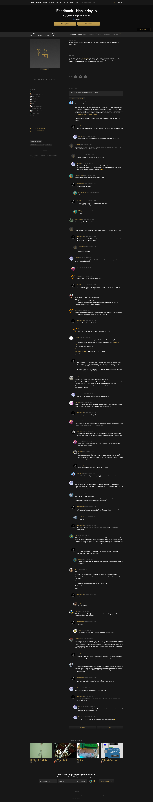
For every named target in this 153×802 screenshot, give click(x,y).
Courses (65, 3)
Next (110, 727)
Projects (45, 3)
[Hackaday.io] (35, 2)
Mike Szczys (35, 99)
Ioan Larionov (78, 102)
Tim (77, 267)
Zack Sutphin (60, 762)
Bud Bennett (78, 638)
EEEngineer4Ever (79, 175)
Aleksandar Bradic (37, 94)
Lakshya (35, 762)
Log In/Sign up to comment (77, 98)
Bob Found (77, 402)
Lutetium (77, 19)
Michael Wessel (78, 219)
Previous (82, 727)
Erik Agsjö (77, 337)
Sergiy (76, 611)
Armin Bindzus (78, 228)
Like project (88, 24)
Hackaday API (87, 795)
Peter (76, 535)
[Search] (100, 2)
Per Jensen (77, 144)
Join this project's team (36, 118)
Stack (71, 3)
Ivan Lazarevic (36, 96)
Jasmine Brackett (37, 111)
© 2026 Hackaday (76, 798)
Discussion (117, 34)
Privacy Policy (78, 795)
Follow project (65, 24)
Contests (58, 3)
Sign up (113, 3)
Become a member (62, 777)
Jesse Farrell (79, 431)
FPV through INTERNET (39, 760)
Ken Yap (80, 136)
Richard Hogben (36, 108)
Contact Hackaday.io (51, 795)
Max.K (78, 276)
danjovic (80, 451)
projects (33, 145)
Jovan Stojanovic (37, 106)
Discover (51, 3)
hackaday (41, 145)
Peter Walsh (77, 377)
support (77, 106)
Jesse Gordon (78, 494)
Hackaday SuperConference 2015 (84, 349)
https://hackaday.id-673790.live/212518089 (86, 114)
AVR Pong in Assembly (109, 760)
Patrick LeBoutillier (108, 762)
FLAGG (34, 101)
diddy (76, 569)
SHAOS (76, 295)
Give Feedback (61, 795)
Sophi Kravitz (36, 113)
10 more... (32, 116)
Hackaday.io (85, 58)
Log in (120, 3)
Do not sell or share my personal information (102, 795)
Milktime (80, 760)
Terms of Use (70, 795)
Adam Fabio (35, 104)
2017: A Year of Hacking (81, 351)
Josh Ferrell (77, 664)
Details (80, 34)
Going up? (77, 791)
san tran (81, 762)
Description (73, 34)
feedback (48, 145)
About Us (42, 795)
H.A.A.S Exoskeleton (61, 760)
